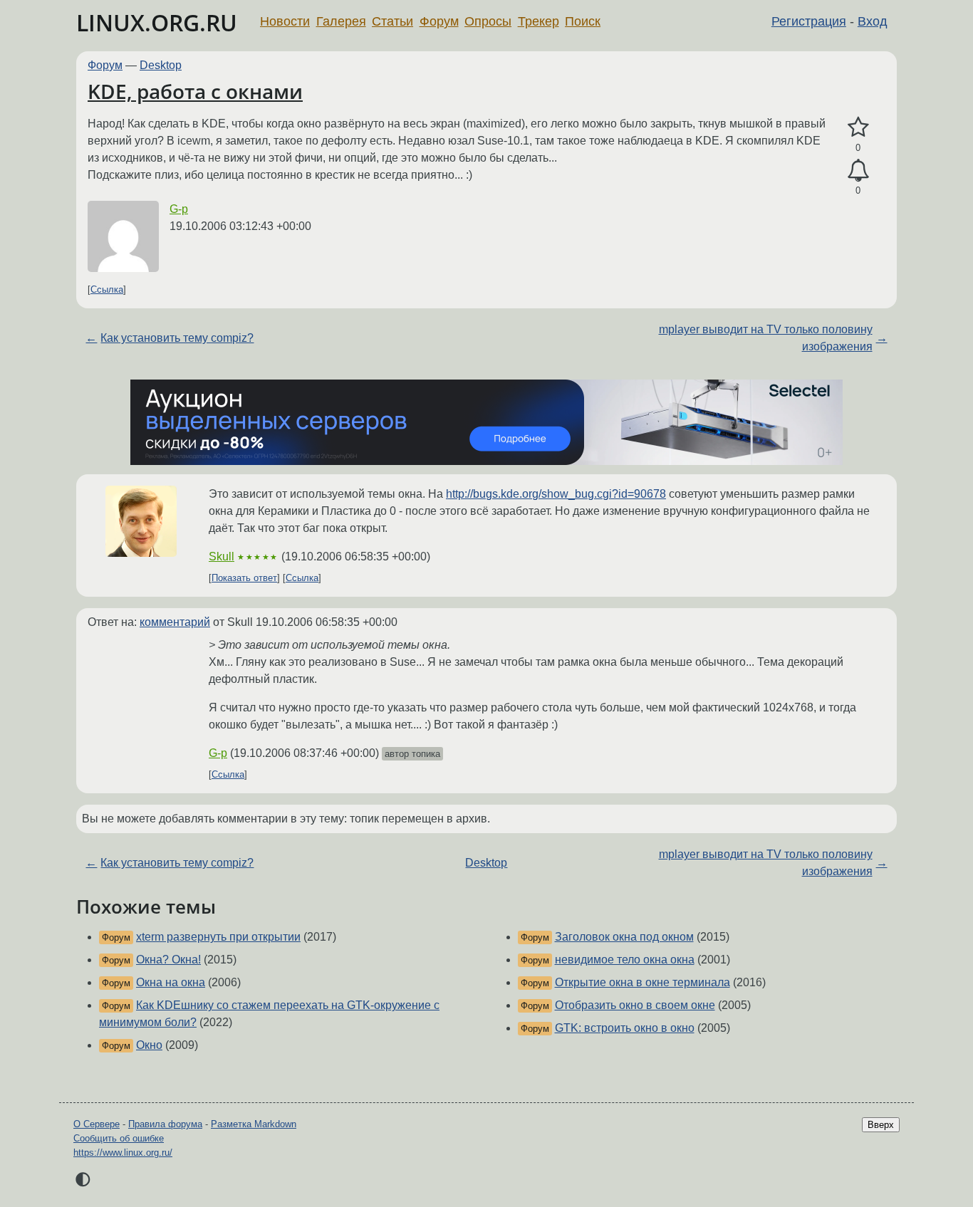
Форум (439, 21)
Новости (285, 21)
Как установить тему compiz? (177, 338)
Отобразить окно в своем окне (635, 1005)
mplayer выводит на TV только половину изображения (766, 337)
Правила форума (165, 1124)
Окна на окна (170, 982)
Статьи (392, 21)
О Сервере (96, 1124)
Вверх (881, 1124)
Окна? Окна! (168, 959)
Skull (221, 556)
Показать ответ (244, 578)
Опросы (487, 21)
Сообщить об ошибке (118, 1138)
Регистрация (808, 21)
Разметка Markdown (253, 1124)
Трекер (538, 21)
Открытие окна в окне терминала (642, 982)
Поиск (582, 21)
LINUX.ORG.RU (156, 22)
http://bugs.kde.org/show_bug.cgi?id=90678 (556, 494)
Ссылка (106, 289)
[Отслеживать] (858, 171)
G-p (179, 209)
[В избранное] (858, 127)
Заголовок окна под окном (624, 937)
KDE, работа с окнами (195, 91)
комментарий (175, 622)
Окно (149, 1045)
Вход (873, 21)
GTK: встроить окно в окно (624, 1028)
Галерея (341, 21)
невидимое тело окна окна (624, 959)
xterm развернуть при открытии (218, 937)
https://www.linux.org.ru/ (122, 1152)
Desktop (161, 65)
